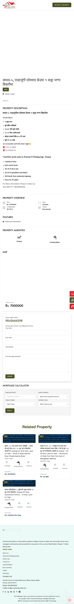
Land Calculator (7, 565)
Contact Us (6, 562)
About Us (6, 553)
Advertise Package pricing (11, 556)
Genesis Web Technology (48, 601)
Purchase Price (10, 392)
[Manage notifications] (69, 600)
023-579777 (12, 583)
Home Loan (6, 559)
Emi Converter (7, 567)
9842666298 (14, 321)
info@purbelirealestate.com (16, 588)
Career (5, 570)
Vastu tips (6, 573)
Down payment (43, 392)
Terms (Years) (10, 400)
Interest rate (43, 400)
